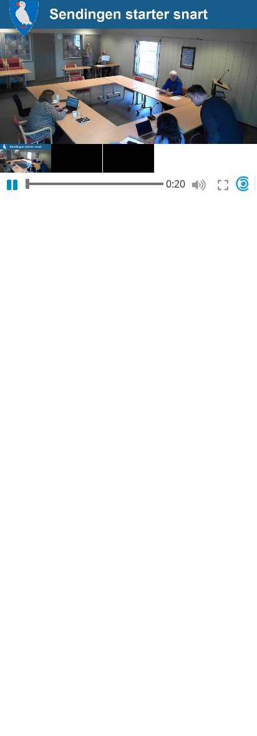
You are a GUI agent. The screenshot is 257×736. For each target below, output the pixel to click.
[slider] (94, 183)
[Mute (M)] (199, 185)
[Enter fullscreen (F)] (223, 185)
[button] (25, 158)
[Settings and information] (246, 183)
